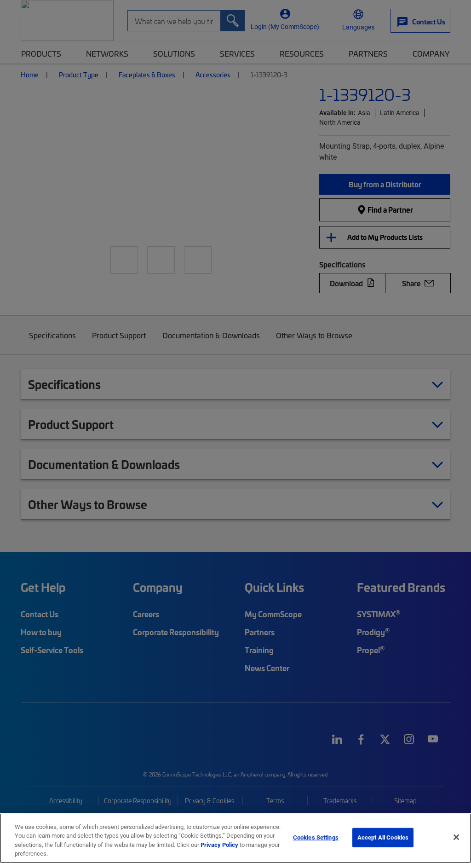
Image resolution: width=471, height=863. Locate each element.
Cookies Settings (316, 837)
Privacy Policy (219, 844)
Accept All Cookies (382, 837)
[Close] (456, 837)
